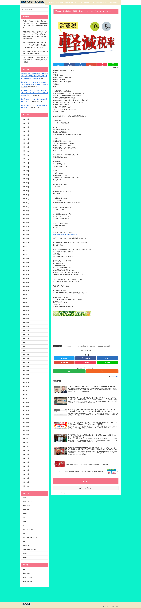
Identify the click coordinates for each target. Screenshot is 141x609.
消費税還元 (100, 346)
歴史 (24, 541)
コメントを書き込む (85, 488)
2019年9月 (26, 450)
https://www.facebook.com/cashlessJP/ (65, 234)
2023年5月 (26, 274)
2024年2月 (26, 238)
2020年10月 (26, 398)
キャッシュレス (58, 346)
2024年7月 (26, 219)
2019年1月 (26, 482)
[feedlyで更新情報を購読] (69, 371)
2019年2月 (26, 478)
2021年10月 (26, 350)
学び (24, 525)
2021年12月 (26, 342)
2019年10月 (26, 446)
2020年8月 (26, 406)
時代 (24, 533)
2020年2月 (26, 430)
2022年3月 (26, 330)
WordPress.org (27, 581)
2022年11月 (26, 298)
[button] (46, 10)
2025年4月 (26, 183)
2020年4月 (26, 422)
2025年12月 (26, 151)
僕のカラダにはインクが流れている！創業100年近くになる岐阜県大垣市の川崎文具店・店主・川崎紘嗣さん (34, 76)
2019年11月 (26, 442)
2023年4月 (26, 278)
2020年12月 (26, 390)
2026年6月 (26, 127)
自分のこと (26, 545)
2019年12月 (26, 438)
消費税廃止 (92, 346)
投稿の (26, 573)
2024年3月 (26, 234)
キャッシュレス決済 (78, 346)
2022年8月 (26, 310)
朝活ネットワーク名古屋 (30, 537)
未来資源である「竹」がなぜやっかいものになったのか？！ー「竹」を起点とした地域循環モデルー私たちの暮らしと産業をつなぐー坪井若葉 (35, 35)
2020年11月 (26, 394)
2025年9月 (26, 163)
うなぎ (25, 497)
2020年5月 (26, 418)
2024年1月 (26, 242)
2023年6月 (26, 270)
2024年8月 (26, 215)
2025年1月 (26, 195)
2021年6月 (26, 366)
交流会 (25, 513)
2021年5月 (26, 370)
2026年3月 (26, 139)
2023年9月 (26, 258)
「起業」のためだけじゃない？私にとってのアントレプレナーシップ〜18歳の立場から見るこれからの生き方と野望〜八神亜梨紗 (35, 24)
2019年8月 (26, 454)
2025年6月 (26, 175)
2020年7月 (26, 410)
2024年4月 (26, 230)
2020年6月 (26, 414)
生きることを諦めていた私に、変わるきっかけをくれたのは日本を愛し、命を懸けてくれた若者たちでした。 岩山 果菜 (35, 45)
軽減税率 (107, 346)
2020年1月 (26, 434)
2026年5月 (26, 131)
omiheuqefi (36, 78)
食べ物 (25, 557)
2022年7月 (26, 314)
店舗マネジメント (28, 529)
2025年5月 (26, 179)
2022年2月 (26, 334)
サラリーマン (26, 505)
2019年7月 (26, 458)
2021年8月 (26, 358)
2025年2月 (26, 191)
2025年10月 (26, 159)
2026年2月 (26, 143)
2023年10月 (26, 254)
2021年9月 (26, 354)
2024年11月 (26, 203)
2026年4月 (26, 135)
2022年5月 (26, 322)
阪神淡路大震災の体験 (29, 549)
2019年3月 (26, 474)
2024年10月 (26, 207)
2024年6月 (26, 223)
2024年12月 (26, 199)
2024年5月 (26, 227)
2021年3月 (26, 378)
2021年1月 (26, 386)
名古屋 (25, 521)
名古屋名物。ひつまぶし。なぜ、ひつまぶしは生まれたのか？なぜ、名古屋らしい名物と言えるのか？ (34, 84)
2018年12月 (26, 486)
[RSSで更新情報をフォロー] (102, 371)
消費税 (86, 346)
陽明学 (25, 553)
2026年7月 (26, 123)
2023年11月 (26, 250)
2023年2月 (26, 286)
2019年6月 (26, 462)
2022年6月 (26, 318)
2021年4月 (26, 374)
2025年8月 (26, 167)
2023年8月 (26, 262)
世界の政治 (26, 509)
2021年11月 (26, 346)
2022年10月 (26, 302)
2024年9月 (26, 211)
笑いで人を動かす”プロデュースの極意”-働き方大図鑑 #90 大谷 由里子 (35, 52)
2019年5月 (26, 466)
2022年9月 (26, 306)
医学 (24, 517)
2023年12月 (26, 246)
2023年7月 (26, 266)
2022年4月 (26, 326)
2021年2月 (26, 382)
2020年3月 (26, 426)
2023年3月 (26, 282)
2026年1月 (26, 147)
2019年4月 (26, 470)
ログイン (25, 569)
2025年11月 (26, 155)
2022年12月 (26, 294)
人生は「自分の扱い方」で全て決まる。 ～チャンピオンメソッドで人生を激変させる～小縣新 (35, 60)
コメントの (27, 577)
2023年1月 (26, 290)
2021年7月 (26, 362)
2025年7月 (26, 171)
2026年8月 (26, 119)
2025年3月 (26, 187)
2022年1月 (26, 338)
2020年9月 (26, 402)
